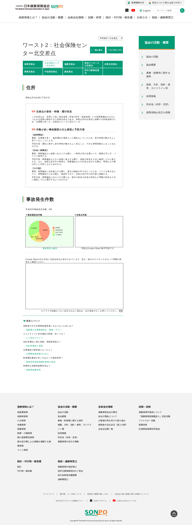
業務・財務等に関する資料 (70, 420)
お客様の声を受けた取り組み (112, 420)
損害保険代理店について (150, 412)
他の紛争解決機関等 (67, 475)
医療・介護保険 (24, 433)
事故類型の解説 (50, 248)
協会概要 (62, 416)
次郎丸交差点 (111, 64)
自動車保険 (22, 416)
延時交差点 (29, 64)
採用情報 (62, 433)
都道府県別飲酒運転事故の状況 (41, 362)
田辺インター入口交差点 (92, 64)
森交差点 (68, 71)
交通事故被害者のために (37, 354)
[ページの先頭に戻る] (174, 514)
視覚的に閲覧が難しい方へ (98, 494)
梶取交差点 (29, 71)
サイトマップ (48, 494)
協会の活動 (63, 412)
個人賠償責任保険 (25, 437)
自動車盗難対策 (33, 370)
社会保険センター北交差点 (52, 64)
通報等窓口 (63, 479)
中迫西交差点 (51, 71)
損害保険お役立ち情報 (68, 441)
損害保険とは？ (25, 406)
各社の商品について (107, 416)
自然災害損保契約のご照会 (70, 470)
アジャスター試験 (147, 420)
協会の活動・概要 (67, 406)
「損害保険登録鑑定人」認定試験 (154, 416)
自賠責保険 (22, 412)
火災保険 (21, 420)
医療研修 (143, 424)
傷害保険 (21, 428)
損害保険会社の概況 (107, 412)
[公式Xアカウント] (126, 11)
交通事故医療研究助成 (149, 428)
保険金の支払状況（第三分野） (113, 424)
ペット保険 (22, 449)
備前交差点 (69, 64)
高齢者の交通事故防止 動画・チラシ (44, 330)
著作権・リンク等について (70, 494)
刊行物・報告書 (24, 470)
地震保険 (21, 424)
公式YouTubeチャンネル (126, 500)
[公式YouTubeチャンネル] (133, 11)
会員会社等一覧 (105, 428)
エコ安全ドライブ (34, 338)
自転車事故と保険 (34, 346)
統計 (19, 466)
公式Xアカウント (100, 500)
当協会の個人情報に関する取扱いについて (132, 494)
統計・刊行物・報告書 (29, 461)
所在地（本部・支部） (68, 437)
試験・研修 (145, 406)
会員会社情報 (105, 406)
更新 (121, 311)
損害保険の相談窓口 (67, 466)
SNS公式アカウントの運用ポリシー (70, 500)
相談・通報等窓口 (67, 461)
